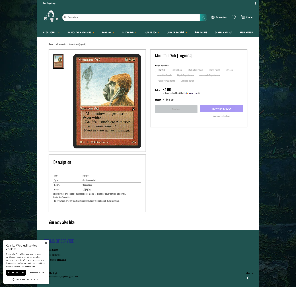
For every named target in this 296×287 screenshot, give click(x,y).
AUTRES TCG (151, 32)
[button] (203, 93)
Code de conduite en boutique (54, 259)
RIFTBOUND (128, 32)
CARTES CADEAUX (223, 32)
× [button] (46, 243)
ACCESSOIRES (50, 32)
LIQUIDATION (246, 32)
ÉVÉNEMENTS (201, 32)
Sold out (176, 109)
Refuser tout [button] (37, 272)
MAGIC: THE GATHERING (80, 32)
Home (51, 44)
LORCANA (107, 32)
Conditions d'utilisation (51, 254)
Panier (249, 17)
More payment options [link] (221, 116)
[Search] (203, 17)
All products (61, 44)
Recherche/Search (50, 249)
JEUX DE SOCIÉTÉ (176, 32)
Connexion (221, 17)
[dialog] (26, 262)
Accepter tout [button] (16, 272)
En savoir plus (30, 266)
